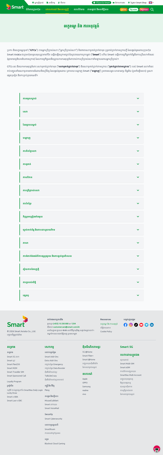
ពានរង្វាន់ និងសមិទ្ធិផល (97, 9)
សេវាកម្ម (49, 346)
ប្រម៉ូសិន (10, 385)
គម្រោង (10, 352)
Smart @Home (88, 359)
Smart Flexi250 (13, 364)
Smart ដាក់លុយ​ (51, 404)
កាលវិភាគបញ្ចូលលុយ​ (128, 371)
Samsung (86, 386)
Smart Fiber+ (87, 356)
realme (85, 390)
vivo (84, 394)
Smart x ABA (12, 397)
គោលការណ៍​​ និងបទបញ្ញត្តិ (57, 9)
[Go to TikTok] (136, 325)
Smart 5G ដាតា (13, 357)
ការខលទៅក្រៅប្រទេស (52, 433)
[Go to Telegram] (146, 325)
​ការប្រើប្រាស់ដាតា (126, 390)
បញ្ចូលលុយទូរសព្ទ (126, 379)
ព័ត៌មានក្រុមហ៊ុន (33, 9)
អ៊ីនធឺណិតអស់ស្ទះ (51, 372)
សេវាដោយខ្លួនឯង (129, 354)
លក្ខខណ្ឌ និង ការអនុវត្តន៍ (109, 324)
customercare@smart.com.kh (66, 327)
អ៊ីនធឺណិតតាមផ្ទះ (91, 346)
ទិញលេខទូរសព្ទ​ (125, 383)
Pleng (47, 390)
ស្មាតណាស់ (124, 360)
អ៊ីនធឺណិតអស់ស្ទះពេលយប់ (54, 380)
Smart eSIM (125, 367)
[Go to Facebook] (125, 325)
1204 (73, 324)
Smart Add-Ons (51, 357)
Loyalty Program (14, 381)
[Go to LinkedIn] (152, 325)
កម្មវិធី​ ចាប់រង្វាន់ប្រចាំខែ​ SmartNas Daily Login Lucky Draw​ (25, 391)
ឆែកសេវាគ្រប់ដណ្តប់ (89, 367)
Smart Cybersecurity (53, 419)
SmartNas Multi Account (130, 375)
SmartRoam (50, 429)
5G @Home (87, 352)
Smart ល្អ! (11, 360)
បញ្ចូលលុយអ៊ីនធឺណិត (90, 363)
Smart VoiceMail (52, 408)
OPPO (84, 383)
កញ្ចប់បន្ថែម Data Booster (55, 368)
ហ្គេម (47, 439)
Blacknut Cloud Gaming (55, 443)
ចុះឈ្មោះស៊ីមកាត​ (126, 386)
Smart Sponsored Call (16, 376)
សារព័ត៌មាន (79, 9)
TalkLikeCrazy (51, 376)
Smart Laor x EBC (14, 401)
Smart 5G (126, 346)
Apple (84, 379)
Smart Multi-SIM (127, 364)
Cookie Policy (106, 331)
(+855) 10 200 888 (60, 324)
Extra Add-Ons (51, 360)
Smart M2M (12, 368)
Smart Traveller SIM (15, 372)
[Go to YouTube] (141, 325)
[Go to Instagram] (131, 325)
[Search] (152, 9)
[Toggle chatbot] (156, 448)
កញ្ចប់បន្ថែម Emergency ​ (54, 364)
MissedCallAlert (51, 401)
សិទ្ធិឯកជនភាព (105, 328)
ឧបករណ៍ (87, 373)
